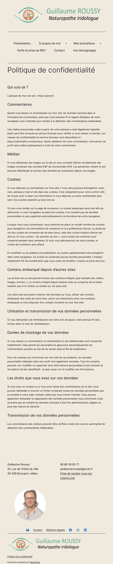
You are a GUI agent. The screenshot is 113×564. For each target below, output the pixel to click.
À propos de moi (50, 43)
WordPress (35, 562)
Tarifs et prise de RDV (31, 50)
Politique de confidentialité (19, 556)
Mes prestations (84, 43)
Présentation (22, 43)
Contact (59, 50)
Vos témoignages (84, 50)
